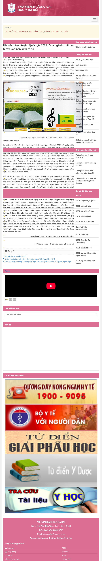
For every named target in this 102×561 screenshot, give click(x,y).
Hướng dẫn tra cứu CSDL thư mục (86, 76)
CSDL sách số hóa (83, 206)
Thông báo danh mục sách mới (84, 156)
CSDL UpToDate (82, 234)
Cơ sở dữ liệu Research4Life (81, 228)
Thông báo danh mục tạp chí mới (86, 164)
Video (7, 271)
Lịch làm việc (81, 65)
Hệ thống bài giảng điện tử (85, 133)
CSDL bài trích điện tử (85, 221)
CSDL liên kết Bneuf (84, 247)
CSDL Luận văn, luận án (85, 200)
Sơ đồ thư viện (82, 70)
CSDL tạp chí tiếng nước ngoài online (86, 254)
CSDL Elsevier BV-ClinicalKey (83, 241)
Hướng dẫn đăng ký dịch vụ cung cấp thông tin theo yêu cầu (86, 93)
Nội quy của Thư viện (84, 59)
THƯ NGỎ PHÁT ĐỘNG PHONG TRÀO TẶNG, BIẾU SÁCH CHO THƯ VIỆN (36, 31)
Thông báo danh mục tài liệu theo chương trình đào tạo (86, 180)
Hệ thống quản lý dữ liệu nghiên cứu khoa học (86, 141)
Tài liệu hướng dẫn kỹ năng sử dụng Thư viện (85, 117)
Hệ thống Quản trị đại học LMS (84, 125)
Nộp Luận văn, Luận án (85, 47)
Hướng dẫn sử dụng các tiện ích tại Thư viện (86, 102)
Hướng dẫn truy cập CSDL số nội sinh (84, 84)
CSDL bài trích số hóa (85, 211)
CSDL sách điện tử (83, 216)
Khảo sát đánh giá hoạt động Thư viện (85, 110)
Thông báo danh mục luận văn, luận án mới (85, 171)
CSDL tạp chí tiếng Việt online (85, 261)
